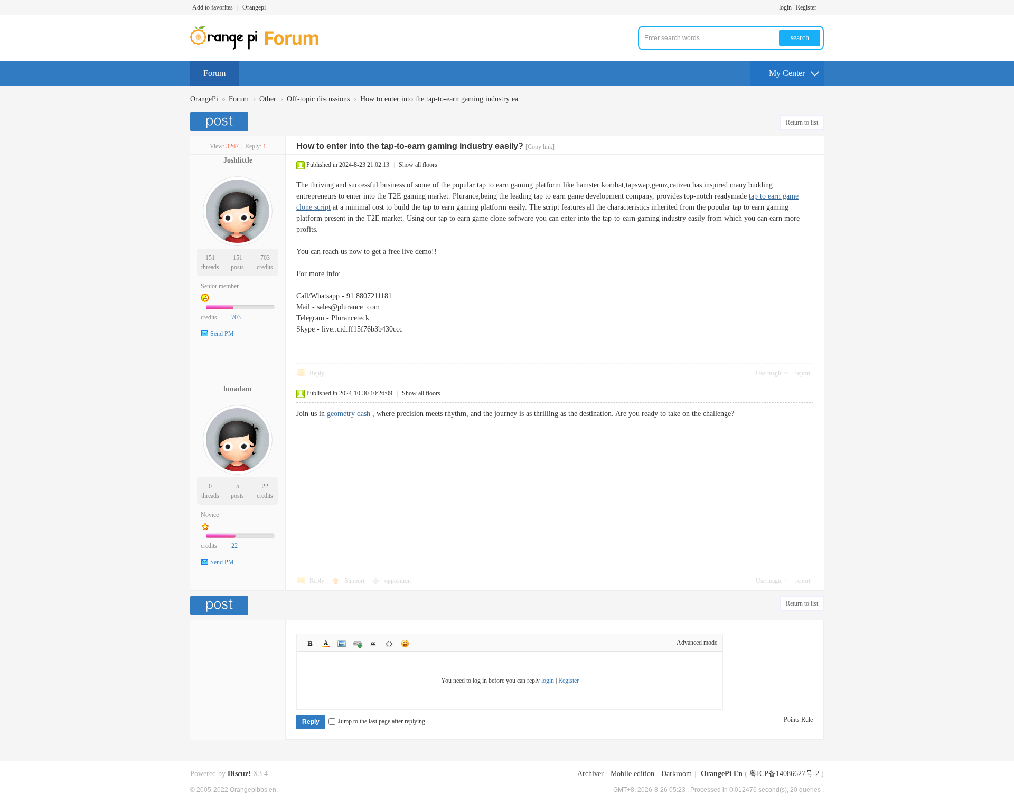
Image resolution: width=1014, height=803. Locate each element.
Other (267, 99)
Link (357, 643)
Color (326, 643)
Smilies (405, 643)
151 (210, 257)
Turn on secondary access (821, 7)
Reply (316, 373)
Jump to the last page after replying (381, 721)
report (802, 373)
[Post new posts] (220, 121)
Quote (373, 643)
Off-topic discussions (318, 99)
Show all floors (418, 164)
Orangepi (254, 7)
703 (265, 257)
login (785, 7)
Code (389, 643)
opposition (397, 580)
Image (341, 643)
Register (806, 7)
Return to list (802, 122)
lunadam (237, 389)
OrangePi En (722, 774)
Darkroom (676, 774)
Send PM (222, 333)
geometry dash (348, 414)
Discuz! (239, 774)
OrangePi (204, 99)
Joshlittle (237, 160)
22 (265, 486)
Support (355, 580)
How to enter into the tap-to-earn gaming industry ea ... (443, 99)
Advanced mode (697, 642)
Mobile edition (632, 774)
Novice (210, 514)
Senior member (220, 286)
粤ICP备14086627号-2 (784, 774)
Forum (214, 73)
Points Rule (798, 719)
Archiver (590, 774)
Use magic (769, 373)
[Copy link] (540, 146)
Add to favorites (212, 7)
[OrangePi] (260, 47)
